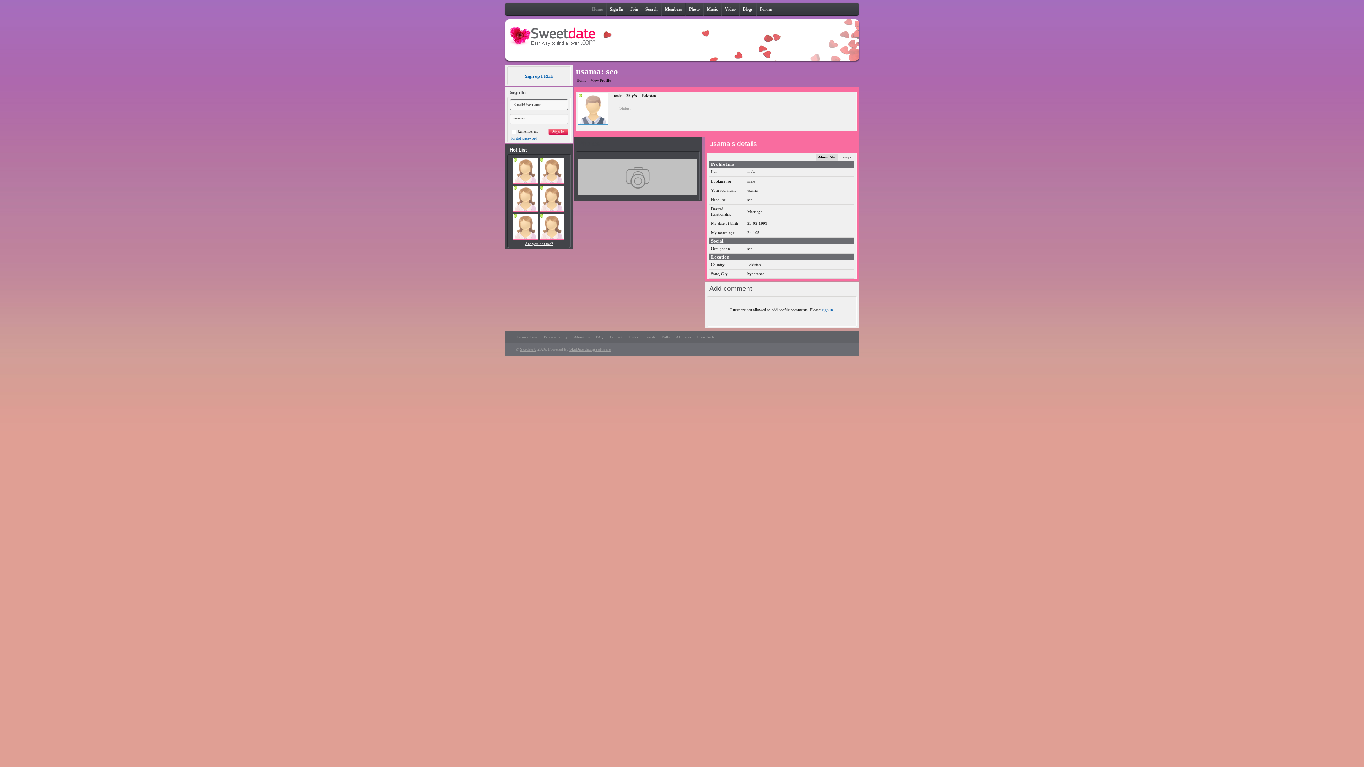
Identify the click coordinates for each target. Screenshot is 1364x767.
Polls (666, 337)
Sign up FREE (539, 76)
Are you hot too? (539, 243)
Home (581, 80)
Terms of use (526, 337)
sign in (827, 310)
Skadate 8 (528, 349)
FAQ (599, 337)
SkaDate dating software (590, 349)
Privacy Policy (556, 337)
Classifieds (705, 337)
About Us (582, 337)
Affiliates (683, 337)
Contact (616, 337)
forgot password (524, 138)
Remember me (528, 132)
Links (633, 337)
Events (649, 337)
